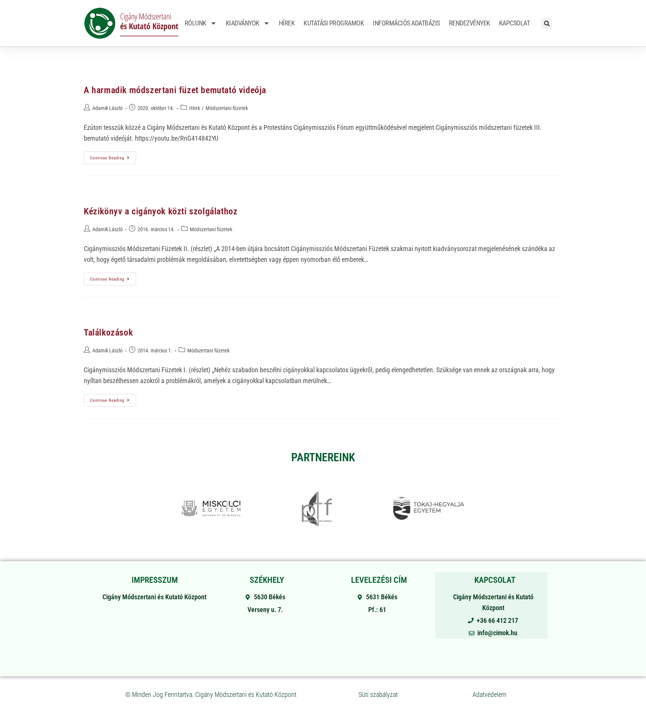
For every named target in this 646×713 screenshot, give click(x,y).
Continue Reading (113, 156)
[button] (547, 23)
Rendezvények (469, 23)
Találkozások (108, 332)
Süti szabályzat (378, 694)
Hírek (287, 23)
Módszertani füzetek (227, 108)
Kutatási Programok (334, 23)
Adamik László (107, 108)
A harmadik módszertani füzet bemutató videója (175, 90)
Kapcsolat (514, 23)
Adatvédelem (490, 694)
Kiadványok (242, 23)
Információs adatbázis (406, 23)
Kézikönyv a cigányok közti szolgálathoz (160, 211)
